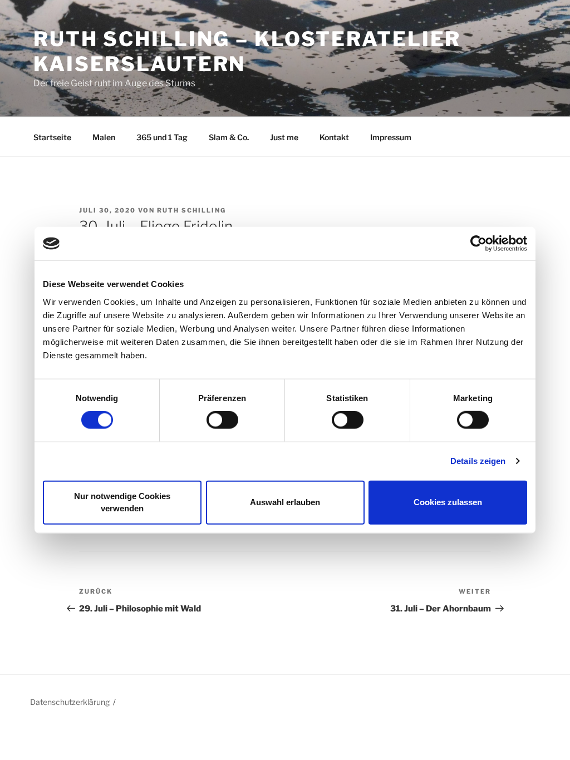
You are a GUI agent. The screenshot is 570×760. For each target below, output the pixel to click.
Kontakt (334, 137)
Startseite (52, 137)
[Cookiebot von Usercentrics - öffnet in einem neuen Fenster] (478, 243)
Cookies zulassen (448, 502)
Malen (103, 137)
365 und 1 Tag (162, 137)
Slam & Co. (229, 137)
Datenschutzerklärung (70, 702)
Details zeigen (477, 461)
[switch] (222, 420)
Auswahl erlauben (285, 502)
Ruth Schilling (191, 210)
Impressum (390, 137)
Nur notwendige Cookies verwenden (122, 502)
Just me (284, 137)
